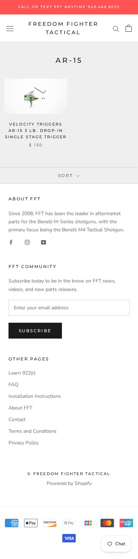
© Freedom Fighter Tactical (68, 473)
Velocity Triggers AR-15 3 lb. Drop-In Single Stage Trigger (36, 130)
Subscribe (35, 330)
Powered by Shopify (69, 483)
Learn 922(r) (21, 373)
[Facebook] (10, 242)
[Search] (116, 28)
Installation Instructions (34, 396)
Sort (66, 175)
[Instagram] (27, 242)
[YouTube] (43, 242)
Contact (16, 419)
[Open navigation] (9, 28)
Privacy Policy (23, 442)
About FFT (20, 408)
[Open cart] (129, 28)
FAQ (13, 384)
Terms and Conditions (32, 431)
